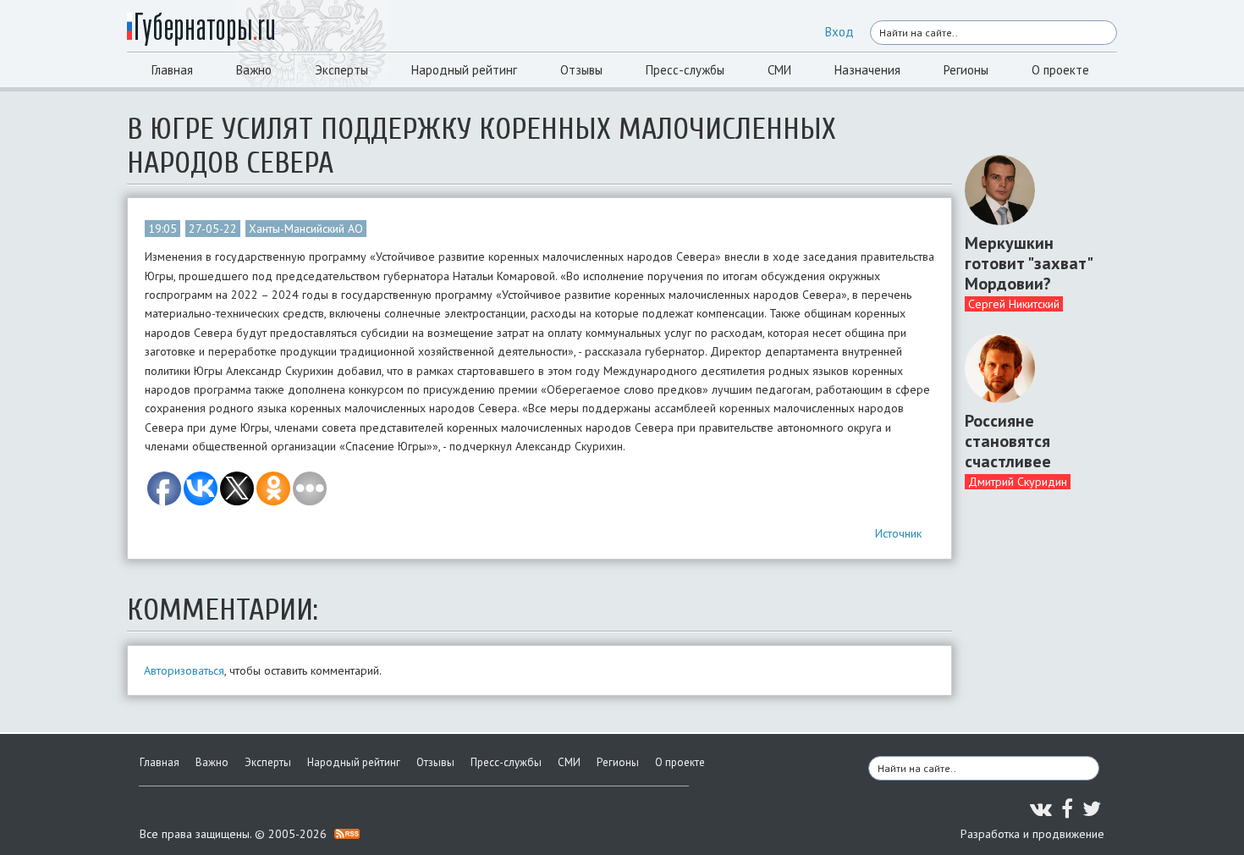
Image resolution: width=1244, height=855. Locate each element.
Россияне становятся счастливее (1008, 441)
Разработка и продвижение (1032, 833)
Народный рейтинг (464, 70)
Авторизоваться (184, 670)
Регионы (966, 70)
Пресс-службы (685, 70)
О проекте (1060, 70)
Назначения (867, 70)
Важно (254, 70)
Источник (898, 533)
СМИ (779, 70)
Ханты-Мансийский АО (306, 228)
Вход (839, 32)
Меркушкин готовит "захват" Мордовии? (1028, 263)
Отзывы (581, 70)
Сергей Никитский (1014, 304)
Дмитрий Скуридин (1017, 481)
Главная (172, 70)
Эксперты (341, 70)
